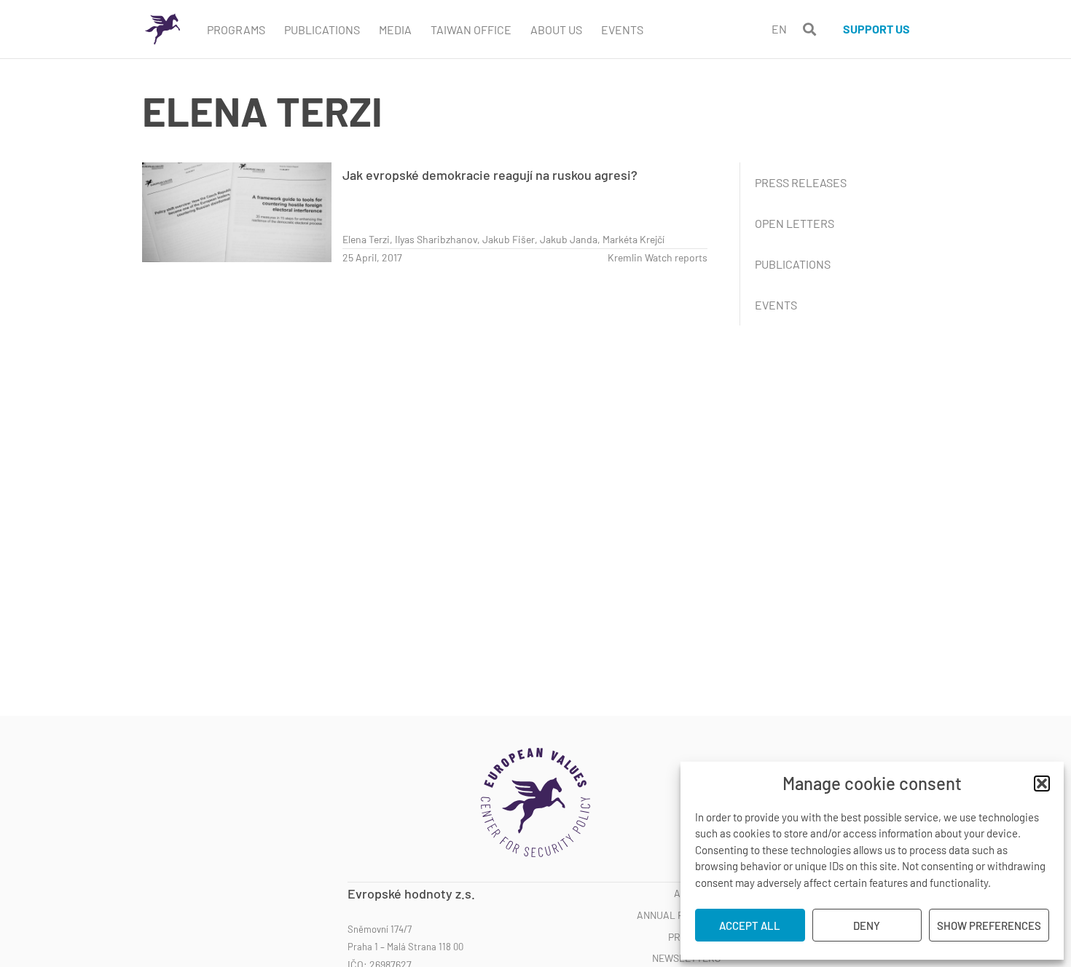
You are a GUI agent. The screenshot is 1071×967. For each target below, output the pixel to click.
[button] (1042, 783)
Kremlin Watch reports (657, 257)
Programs (236, 29)
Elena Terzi (366, 239)
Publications (322, 29)
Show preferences (989, 925)
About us (697, 893)
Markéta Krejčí (633, 239)
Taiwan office (471, 29)
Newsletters (686, 958)
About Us (556, 29)
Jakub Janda (568, 239)
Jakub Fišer (508, 239)
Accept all (749, 925)
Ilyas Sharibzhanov (436, 239)
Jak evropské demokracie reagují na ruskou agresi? (490, 175)
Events (622, 29)
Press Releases (801, 182)
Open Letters (794, 223)
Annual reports (679, 915)
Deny (866, 925)
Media (395, 29)
